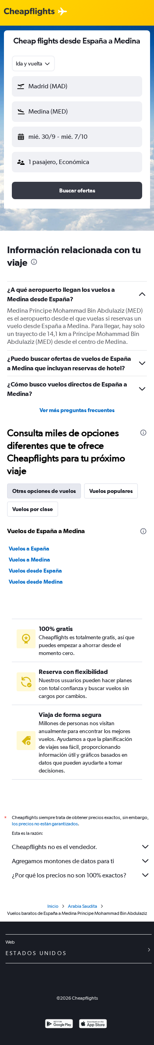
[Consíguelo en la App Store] (93, 1024)
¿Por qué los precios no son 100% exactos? (69, 875)
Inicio (52, 906)
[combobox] (33, 63)
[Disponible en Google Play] (59, 1024)
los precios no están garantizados (45, 824)
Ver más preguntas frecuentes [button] (77, 410)
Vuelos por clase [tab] (32, 509)
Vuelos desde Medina (36, 581)
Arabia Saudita (82, 906)
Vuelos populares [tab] (111, 491)
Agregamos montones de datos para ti (63, 861)
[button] (77, 86)
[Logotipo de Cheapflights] (29, 12)
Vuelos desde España (35, 570)
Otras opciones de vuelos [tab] (44, 491)
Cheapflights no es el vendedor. (54, 847)
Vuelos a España (29, 548)
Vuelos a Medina (29, 559)
